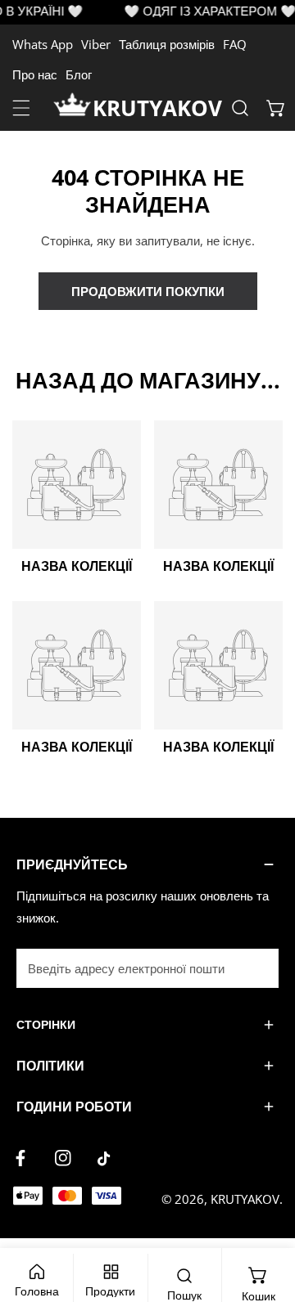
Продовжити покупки (148, 291)
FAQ (235, 44)
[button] (276, 108)
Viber (96, 44)
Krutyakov (245, 1199)
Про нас (34, 74)
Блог (79, 74)
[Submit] (257, 967)
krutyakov (157, 108)
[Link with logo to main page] (72, 108)
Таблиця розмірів (167, 44)
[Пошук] (240, 108)
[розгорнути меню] (21, 108)
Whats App (42, 44)
